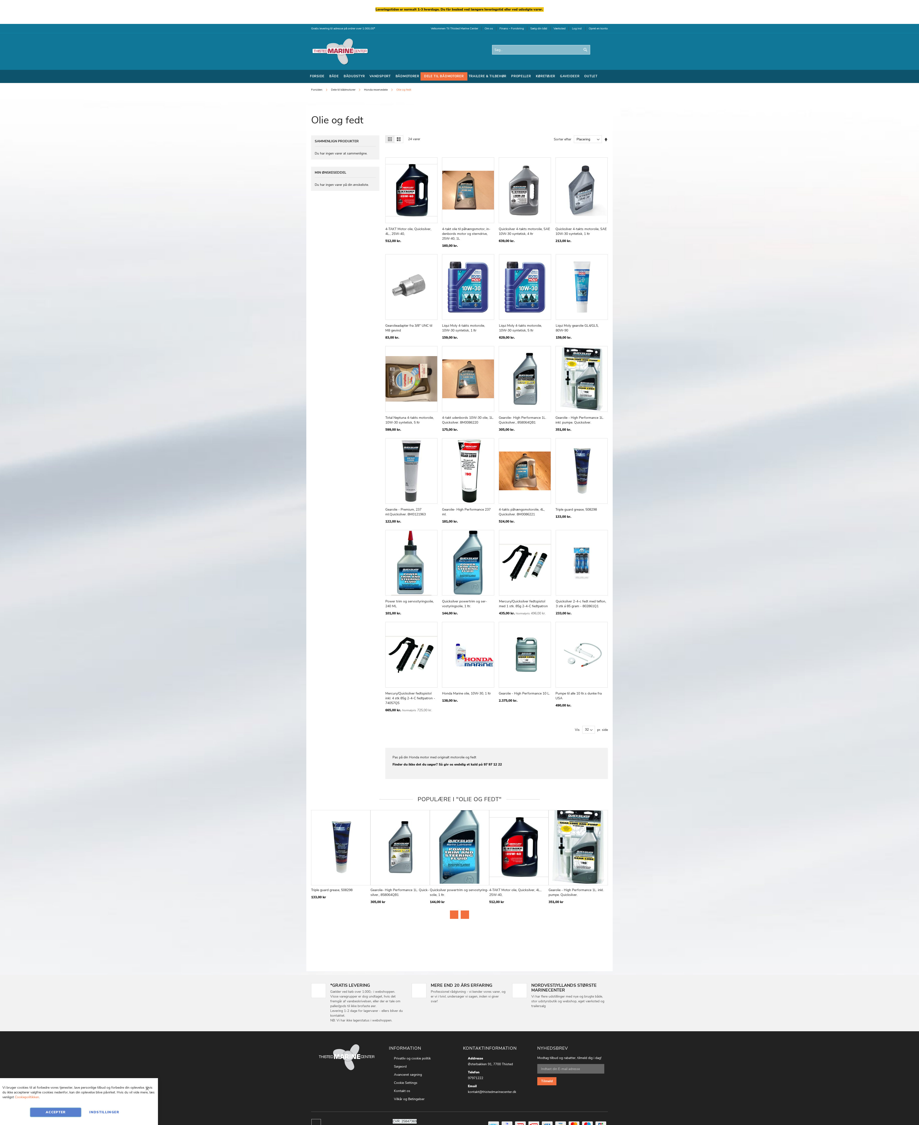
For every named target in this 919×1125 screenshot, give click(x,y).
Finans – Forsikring (511, 28)
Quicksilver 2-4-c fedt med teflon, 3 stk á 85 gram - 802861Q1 (581, 603)
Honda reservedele (376, 90)
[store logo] (340, 51)
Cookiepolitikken (27, 1097)
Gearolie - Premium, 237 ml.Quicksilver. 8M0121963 (405, 512)
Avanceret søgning (408, 1074)
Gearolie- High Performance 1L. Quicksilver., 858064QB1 (522, 420)
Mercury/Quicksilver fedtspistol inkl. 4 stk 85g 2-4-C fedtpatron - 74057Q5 (410, 698)
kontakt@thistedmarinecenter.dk (492, 1092)
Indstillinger (104, 1112)
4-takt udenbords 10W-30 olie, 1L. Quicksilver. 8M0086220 (468, 420)
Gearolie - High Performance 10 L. (524, 693)
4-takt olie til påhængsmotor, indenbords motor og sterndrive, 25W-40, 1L (466, 234)
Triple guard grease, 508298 (576, 509)
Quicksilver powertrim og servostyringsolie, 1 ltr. (464, 603)
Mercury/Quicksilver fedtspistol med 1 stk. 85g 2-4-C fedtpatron (523, 603)
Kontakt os (402, 1091)
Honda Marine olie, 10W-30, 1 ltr (466, 693)
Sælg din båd (538, 28)
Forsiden (317, 90)
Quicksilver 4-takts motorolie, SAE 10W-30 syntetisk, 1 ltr (581, 231)
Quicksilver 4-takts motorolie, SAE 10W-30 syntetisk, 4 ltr (524, 231)
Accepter (56, 1112)
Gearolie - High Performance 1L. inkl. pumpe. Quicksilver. (579, 420)
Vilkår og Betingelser (409, 1099)
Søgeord (400, 1066)
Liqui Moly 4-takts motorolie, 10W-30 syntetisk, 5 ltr (520, 328)
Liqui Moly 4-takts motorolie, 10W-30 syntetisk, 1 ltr (463, 328)
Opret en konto (598, 28)
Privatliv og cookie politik (412, 1058)
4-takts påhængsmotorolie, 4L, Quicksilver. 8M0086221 (522, 512)
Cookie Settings (405, 1083)
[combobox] (541, 50)
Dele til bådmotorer (343, 90)
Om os (489, 28)
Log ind (577, 28)
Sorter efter (562, 139)
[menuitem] (317, 76)
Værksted (560, 28)
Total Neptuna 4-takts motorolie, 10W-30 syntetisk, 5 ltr (409, 420)
